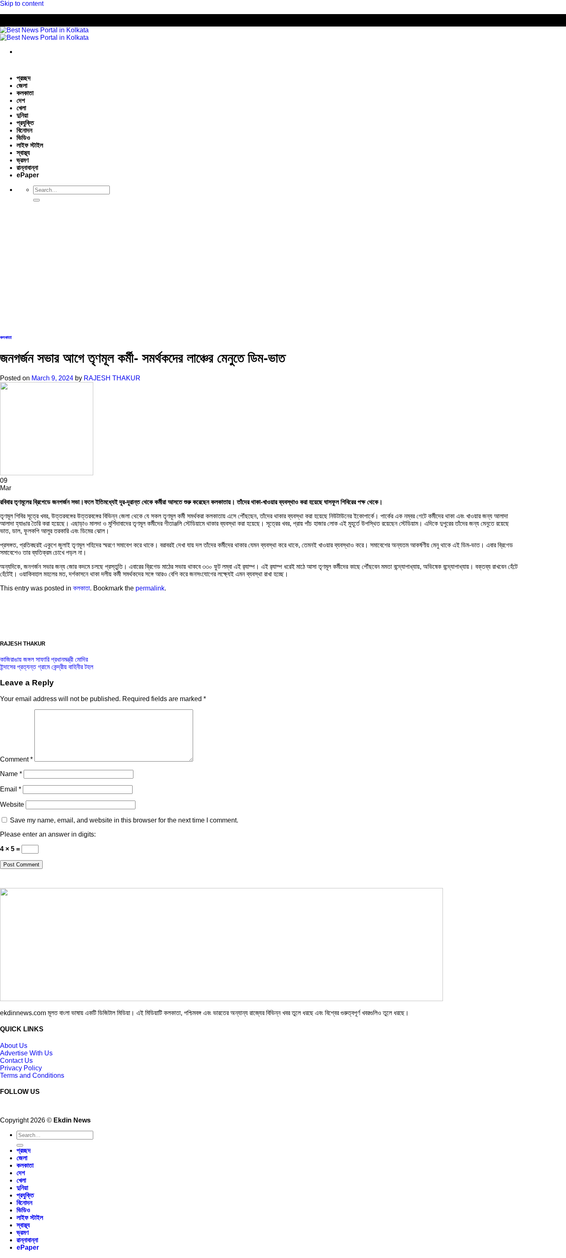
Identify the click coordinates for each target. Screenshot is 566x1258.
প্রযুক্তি (25, 122)
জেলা (22, 85)
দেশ (21, 100)
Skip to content (22, 3)
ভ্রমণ (23, 160)
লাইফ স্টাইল (30, 145)
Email (10, 789)
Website (12, 804)
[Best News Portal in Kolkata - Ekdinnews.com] (44, 34)
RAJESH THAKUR (112, 378)
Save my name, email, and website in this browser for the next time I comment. (124, 820)
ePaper (28, 175)
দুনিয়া (22, 115)
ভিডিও (23, 137)
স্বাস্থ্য (23, 152)
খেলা (21, 107)
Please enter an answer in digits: (48, 834)
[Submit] (36, 200)
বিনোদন (24, 130)
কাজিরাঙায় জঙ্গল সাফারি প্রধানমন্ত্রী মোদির (44, 659)
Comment (16, 759)
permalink (149, 588)
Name (11, 773)
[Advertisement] (283, 266)
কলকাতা (25, 93)
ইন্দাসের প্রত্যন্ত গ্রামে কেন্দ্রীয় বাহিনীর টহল (46, 666)
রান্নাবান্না (27, 167)
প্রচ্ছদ (24, 78)
